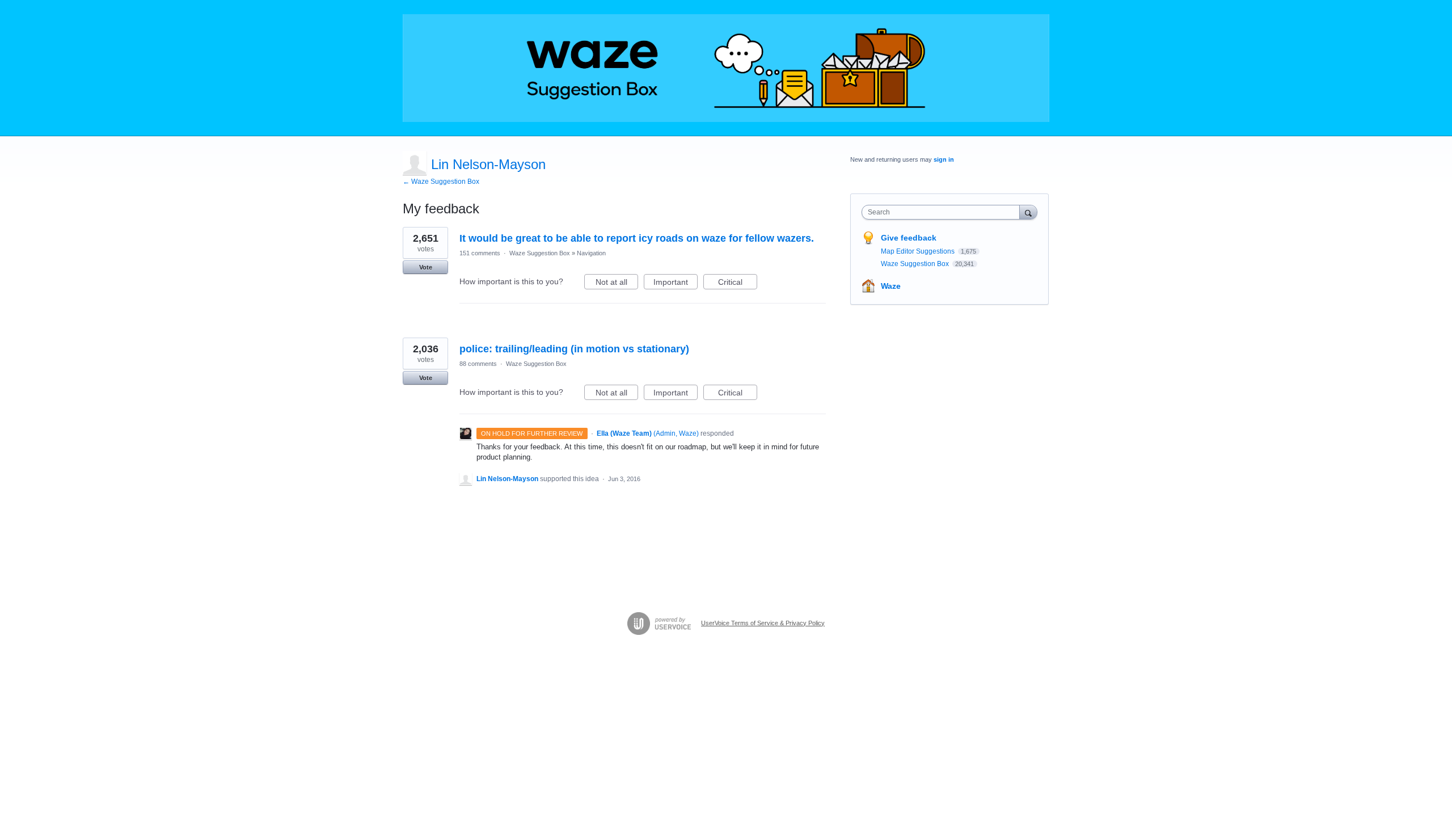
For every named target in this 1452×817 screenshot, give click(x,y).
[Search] (1028, 212)
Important (675, 283)
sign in (944, 159)
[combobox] (943, 212)
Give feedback (908, 237)
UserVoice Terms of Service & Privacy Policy (763, 623)
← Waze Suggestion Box (441, 182)
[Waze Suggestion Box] (726, 68)
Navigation (591, 253)
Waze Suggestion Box (539, 253)
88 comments (478, 363)
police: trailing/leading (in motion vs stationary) (574, 349)
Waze (891, 285)
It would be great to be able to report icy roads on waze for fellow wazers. (636, 238)
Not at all (617, 283)
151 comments (479, 253)
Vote (425, 267)
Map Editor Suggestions (918, 251)
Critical (737, 283)
